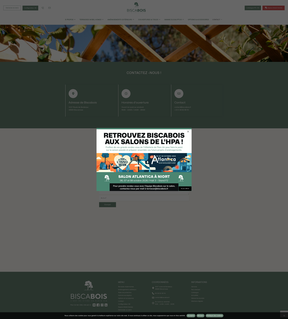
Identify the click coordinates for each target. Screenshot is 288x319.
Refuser (200, 315)
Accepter (191, 315)
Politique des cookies (214, 315)
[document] (144, 159)
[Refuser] (284, 316)
